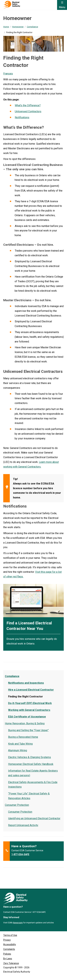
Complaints (9, 949)
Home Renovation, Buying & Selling (25, 723)
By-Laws (7, 958)
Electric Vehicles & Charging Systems (29, 757)
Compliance (32, 26)
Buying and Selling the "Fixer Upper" (28, 730)
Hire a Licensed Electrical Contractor (31, 689)
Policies (7, 954)
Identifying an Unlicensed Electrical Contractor (34, 818)
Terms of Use (10, 935)
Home (6, 26)
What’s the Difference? (28, 105)
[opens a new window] (33, 600)
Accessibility (9, 944)
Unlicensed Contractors (28, 111)
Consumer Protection (17, 804)
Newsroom (18, 923)
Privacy (7, 940)
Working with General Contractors (29, 710)
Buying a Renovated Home (23, 736)
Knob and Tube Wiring (20, 743)
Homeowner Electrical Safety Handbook (30, 764)
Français (8, 73)
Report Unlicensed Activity (23, 825)
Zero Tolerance (11, 963)
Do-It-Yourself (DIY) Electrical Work (30, 703)
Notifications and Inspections (26, 682)
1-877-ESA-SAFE (20, 854)
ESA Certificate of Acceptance (27, 716)
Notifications (22, 117)
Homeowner (18, 26)
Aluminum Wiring (17, 750)
